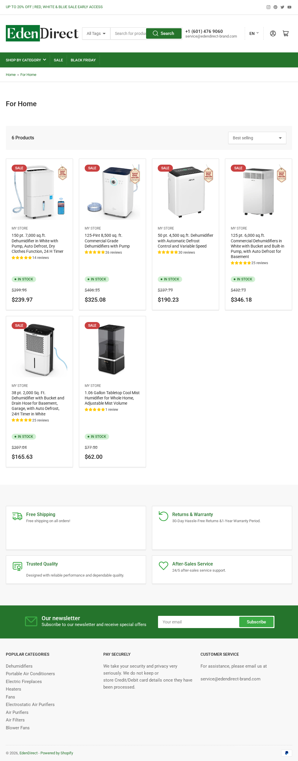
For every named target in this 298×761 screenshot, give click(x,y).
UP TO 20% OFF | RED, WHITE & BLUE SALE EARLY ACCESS (54, 7)
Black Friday (83, 60)
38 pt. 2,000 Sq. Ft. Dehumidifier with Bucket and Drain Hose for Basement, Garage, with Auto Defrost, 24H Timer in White (38, 403)
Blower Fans (18, 727)
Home (11, 74)
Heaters (13, 689)
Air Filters (15, 720)
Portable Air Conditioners (30, 673)
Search (167, 33)
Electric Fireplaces (24, 681)
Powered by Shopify (56, 753)
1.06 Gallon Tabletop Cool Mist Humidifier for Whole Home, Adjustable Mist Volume (112, 398)
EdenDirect (28, 753)
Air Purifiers (17, 712)
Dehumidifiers (19, 666)
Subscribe (256, 622)
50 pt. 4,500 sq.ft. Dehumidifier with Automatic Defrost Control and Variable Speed (185, 240)
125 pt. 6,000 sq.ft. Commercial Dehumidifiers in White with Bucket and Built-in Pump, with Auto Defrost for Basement (257, 246)
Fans (10, 697)
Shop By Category (23, 60)
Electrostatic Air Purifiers (30, 704)
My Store (20, 228)
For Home (28, 74)
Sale (58, 60)
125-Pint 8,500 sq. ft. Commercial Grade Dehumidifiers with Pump (107, 240)
